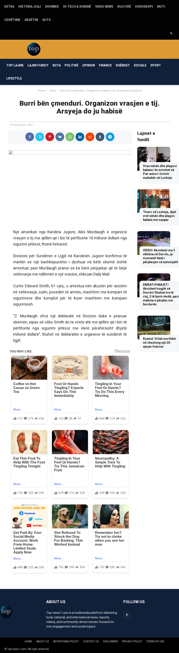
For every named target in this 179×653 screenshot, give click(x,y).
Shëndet (123, 65)
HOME (28, 641)
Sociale (140, 65)
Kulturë (124, 6)
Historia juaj (29, 6)
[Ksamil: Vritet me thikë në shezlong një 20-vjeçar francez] (153, 327)
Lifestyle (14, 78)
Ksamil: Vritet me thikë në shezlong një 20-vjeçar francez (159, 342)
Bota (57, 65)
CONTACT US (91, 641)
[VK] (59, 136)
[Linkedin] (80, 136)
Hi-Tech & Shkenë (77, 6)
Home (41, 90)
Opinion (88, 65)
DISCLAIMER (110, 641)
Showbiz (52, 6)
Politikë (71, 65)
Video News (104, 6)
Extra (9, 6)
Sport (155, 65)
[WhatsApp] (69, 136)
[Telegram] (110, 136)
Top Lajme (15, 65)
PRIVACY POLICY (132, 641)
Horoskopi (144, 6)
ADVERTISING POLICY (66, 641)
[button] (171, 33)
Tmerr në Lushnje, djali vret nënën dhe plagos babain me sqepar (159, 216)
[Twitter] (39, 136)
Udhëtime (12, 20)
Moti (161, 6)
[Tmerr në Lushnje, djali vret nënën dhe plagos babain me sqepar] (153, 201)
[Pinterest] (49, 136)
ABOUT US (42, 641)
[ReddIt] (90, 136)
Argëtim (31, 20)
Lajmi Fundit (38, 65)
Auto (46, 20)
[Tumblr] (100, 136)
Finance (105, 65)
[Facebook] (29, 136)
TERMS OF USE (155, 641)
